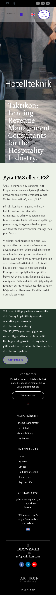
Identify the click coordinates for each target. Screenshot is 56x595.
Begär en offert (44, 14)
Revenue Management (28, 423)
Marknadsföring (25, 433)
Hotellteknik (23, 428)
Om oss (22, 467)
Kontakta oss (25, 477)
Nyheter (23, 461)
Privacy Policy (28, 589)
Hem (21, 456)
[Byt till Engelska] (32, 14)
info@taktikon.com (28, 556)
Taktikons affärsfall (28, 472)
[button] (15, 360)
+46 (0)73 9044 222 (28, 549)
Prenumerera (28, 395)
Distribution (23, 438)
